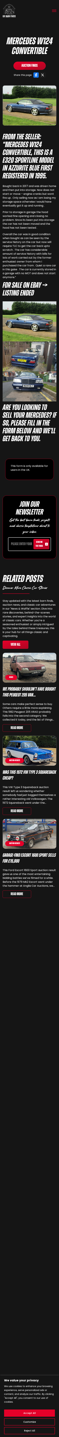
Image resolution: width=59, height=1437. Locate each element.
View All (15, 645)
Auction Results (14, 760)
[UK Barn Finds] (9, 10)
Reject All (29, 1430)
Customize (29, 1421)
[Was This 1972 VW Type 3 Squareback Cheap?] (29, 751)
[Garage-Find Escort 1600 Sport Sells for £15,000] (29, 834)
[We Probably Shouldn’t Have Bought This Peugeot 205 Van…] (29, 668)
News (11, 677)
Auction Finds (29, 66)
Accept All (29, 1413)
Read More (17, 728)
